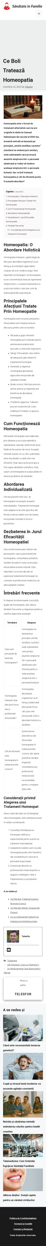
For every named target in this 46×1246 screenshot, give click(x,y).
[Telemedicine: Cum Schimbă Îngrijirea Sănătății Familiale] (23, 1146)
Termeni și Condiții (23, 1224)
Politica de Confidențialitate (23, 1218)
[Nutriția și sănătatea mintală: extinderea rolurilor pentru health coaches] (23, 1105)
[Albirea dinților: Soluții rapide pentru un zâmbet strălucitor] (23, 1181)
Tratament (12, 960)
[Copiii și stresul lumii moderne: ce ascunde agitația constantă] (23, 1067)
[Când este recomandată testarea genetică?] (23, 1029)
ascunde (19, 192)
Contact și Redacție (23, 1229)
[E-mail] (9, 950)
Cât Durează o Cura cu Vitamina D (23, 964)
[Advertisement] (23, 38)
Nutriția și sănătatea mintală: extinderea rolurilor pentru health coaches (21, 1126)
